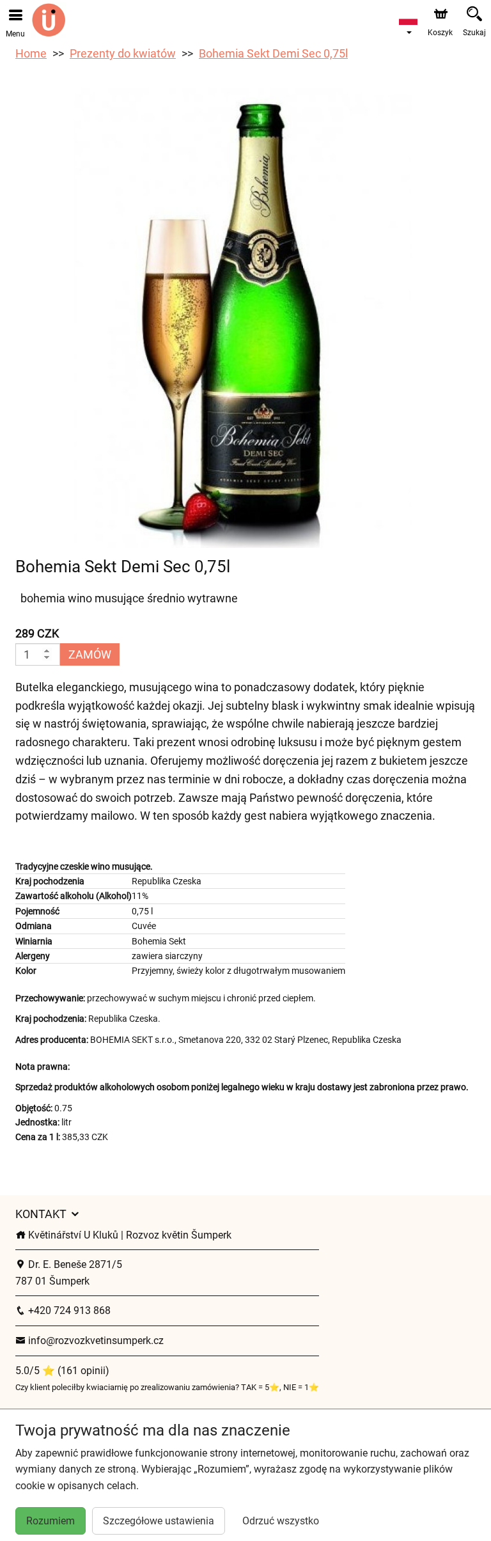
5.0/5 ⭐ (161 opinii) (62, 1371)
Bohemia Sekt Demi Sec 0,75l (273, 53)
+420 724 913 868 (68, 1310)
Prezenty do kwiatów (123, 53)
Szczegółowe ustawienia (158, 1521)
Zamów (89, 654)
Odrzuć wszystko (280, 1521)
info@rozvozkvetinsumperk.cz (95, 1340)
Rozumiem (50, 1521)
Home (31, 53)
